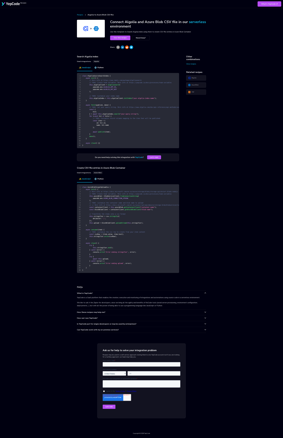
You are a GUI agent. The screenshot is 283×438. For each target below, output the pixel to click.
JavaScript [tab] (86, 67)
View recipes (191, 64)
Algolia (194, 78)
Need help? (141, 38)
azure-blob (98, 173)
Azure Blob (195, 85)
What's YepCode (268, 4)
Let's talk (154, 157)
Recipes (80, 15)
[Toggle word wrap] (172, 76)
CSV (193, 92)
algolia (96, 61)
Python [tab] (101, 67)
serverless (197, 22)
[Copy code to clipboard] (176, 76)
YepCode (139, 157)
